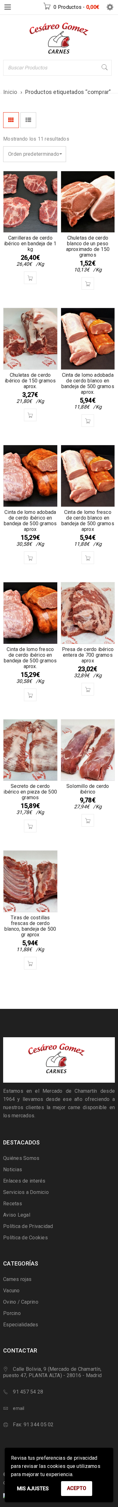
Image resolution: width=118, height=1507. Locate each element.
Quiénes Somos (21, 1158)
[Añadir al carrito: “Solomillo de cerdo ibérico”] (87, 820)
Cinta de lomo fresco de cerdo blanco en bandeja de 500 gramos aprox (87, 520)
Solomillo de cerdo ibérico (87, 789)
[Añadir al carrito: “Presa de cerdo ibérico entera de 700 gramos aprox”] (87, 689)
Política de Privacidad (28, 1226)
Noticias (12, 1169)
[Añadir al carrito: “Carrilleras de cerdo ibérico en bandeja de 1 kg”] (30, 277)
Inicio (10, 92)
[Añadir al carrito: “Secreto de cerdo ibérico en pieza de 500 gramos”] (30, 826)
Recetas (12, 1204)
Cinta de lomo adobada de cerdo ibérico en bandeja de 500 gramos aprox (30, 520)
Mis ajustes (33, 1489)
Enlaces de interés (24, 1181)
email (18, 1408)
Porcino (12, 1313)
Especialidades (20, 1325)
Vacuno (11, 1291)
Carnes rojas (17, 1279)
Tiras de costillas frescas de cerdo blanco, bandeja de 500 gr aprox (30, 926)
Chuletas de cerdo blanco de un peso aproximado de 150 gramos (88, 246)
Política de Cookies (25, 1238)
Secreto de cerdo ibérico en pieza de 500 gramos (30, 791)
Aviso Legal (16, 1215)
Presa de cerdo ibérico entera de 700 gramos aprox (88, 655)
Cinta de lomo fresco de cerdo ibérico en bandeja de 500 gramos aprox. (30, 657)
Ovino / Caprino (20, 1302)
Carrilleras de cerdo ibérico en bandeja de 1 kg (30, 243)
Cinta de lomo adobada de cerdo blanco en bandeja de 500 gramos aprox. (87, 383)
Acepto (76, 1488)
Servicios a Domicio (26, 1192)
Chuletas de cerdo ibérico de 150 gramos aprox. (30, 380)
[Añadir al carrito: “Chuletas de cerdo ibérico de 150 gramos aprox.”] (30, 415)
